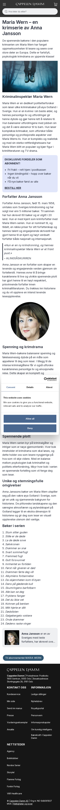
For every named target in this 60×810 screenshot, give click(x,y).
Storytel (10, 772)
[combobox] (30, 11)
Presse (10, 715)
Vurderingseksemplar (17, 722)
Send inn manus (14, 708)
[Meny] (4, 4)
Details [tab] (30, 387)
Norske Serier (13, 765)
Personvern (36, 715)
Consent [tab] (10, 387)
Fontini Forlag (13, 786)
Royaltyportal (37, 708)
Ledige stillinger (38, 694)
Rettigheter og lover (23, 804)
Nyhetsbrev (36, 701)
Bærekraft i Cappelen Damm (41, 736)
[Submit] (5, 11)
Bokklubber (12, 758)
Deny (30, 428)
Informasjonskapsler (40, 722)
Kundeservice (13, 694)
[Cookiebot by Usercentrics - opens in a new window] (44, 379)
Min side (11, 701)
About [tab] (49, 387)
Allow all (30, 418)
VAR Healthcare (14, 793)
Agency (10, 751)
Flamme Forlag (14, 779)
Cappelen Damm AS (18, 801)
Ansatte (10, 729)
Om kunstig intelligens (41, 729)
